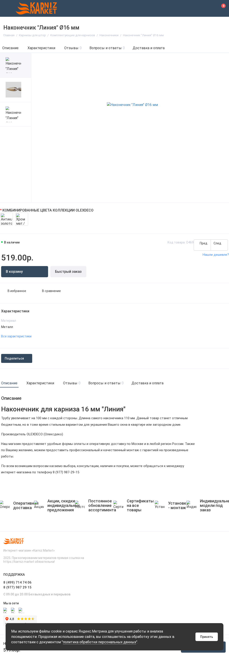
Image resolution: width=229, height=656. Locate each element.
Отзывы (73, 48)
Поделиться (14, 358)
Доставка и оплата (149, 48)
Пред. (203, 243)
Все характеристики (16, 336)
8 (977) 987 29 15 (17, 587)
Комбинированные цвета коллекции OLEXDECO (47, 210)
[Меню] (8, 8)
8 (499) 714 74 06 (17, 582)
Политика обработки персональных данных (99, 642)
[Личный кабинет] (210, 8)
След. (218, 243)
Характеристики (41, 48)
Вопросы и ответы (107, 48)
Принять (206, 637)
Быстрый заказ (68, 271)
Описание (10, 48)
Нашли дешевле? (216, 255)
